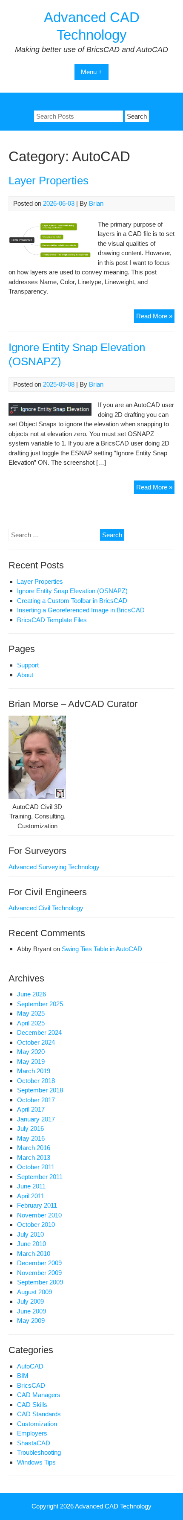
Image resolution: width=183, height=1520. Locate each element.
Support (28, 665)
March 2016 (33, 1147)
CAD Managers (38, 1394)
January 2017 (36, 1119)
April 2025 (31, 1023)
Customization (37, 1423)
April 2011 (30, 1196)
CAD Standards (39, 1414)
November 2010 (39, 1215)
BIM (23, 1375)
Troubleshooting (39, 1452)
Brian (96, 203)
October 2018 (36, 1080)
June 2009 (31, 1311)
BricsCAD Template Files (52, 619)
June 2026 (31, 994)
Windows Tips (36, 1462)
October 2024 (36, 1042)
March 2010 (33, 1253)
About (25, 674)
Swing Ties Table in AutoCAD (102, 948)
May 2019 (31, 1061)
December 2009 (39, 1263)
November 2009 (39, 1272)
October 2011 (35, 1167)
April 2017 (31, 1109)
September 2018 (40, 1090)
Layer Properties (49, 180)
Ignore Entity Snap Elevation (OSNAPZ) (72, 590)
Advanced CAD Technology (113, 1506)
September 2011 (40, 1176)
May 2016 (31, 1138)
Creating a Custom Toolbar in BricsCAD (72, 600)
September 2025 (40, 1004)
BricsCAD (31, 1385)
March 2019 (33, 1070)
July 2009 (30, 1301)
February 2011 (37, 1205)
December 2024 (39, 1032)
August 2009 (34, 1292)
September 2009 (40, 1282)
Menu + (91, 72)
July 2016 (30, 1128)
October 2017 (36, 1100)
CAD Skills (32, 1404)
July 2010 (30, 1234)
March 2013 (33, 1157)
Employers (32, 1433)
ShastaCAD (33, 1443)
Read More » (155, 317)
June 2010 (31, 1243)
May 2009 (31, 1320)
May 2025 (31, 1013)
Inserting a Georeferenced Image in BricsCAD (81, 610)
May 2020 (31, 1051)
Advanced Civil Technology (46, 907)
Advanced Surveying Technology (54, 867)
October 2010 (36, 1224)
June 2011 (31, 1186)
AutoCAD (30, 1366)
